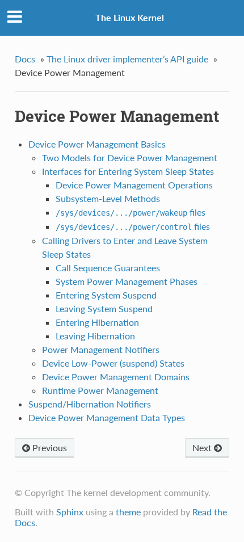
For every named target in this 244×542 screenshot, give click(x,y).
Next (203, 447)
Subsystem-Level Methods (108, 198)
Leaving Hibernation (95, 335)
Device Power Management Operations (134, 184)
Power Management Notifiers (100, 349)
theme (128, 511)
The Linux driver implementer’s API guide (127, 58)
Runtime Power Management (100, 390)
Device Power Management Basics (97, 143)
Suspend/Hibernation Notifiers (89, 403)
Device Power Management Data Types (106, 417)
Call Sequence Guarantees (108, 267)
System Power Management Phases (126, 281)
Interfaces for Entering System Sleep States (128, 171)
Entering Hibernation (97, 322)
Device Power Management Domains (116, 376)
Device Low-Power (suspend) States (113, 363)
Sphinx (69, 511)
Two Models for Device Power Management (129, 157)
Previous (48, 447)
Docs (25, 58)
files (130, 212)
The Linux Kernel (129, 17)
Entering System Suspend (106, 294)
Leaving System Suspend (104, 308)
